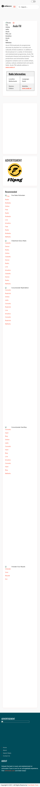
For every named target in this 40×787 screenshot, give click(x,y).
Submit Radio (7, 753)
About (5, 750)
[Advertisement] (20, 129)
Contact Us (6, 756)
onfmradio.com (10, 771)
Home (5, 747)
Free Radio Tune (33, 785)
